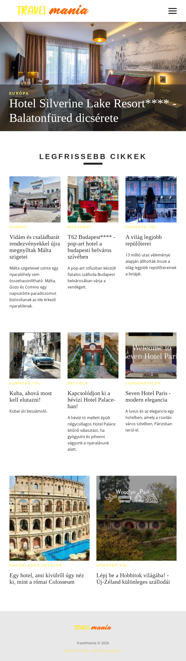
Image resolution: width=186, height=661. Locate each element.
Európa (19, 93)
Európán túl (141, 227)
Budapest (79, 227)
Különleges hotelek (35, 565)
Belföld (78, 383)
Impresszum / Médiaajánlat (93, 651)
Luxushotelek (143, 383)
